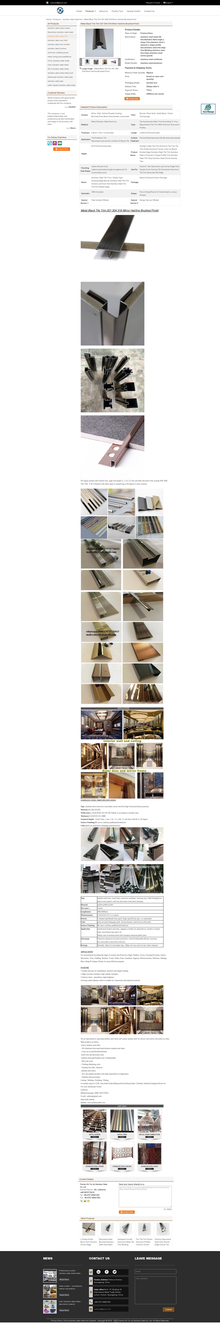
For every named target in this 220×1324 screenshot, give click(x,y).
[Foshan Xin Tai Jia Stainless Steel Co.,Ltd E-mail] (88, 1201)
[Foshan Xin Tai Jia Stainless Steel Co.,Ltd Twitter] (115, 1272)
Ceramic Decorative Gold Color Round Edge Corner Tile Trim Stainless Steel (163, 1243)
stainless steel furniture (57, 48)
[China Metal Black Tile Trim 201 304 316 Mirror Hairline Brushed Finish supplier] (100, 43)
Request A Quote (153, 3)
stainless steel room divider (59, 44)
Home (79, 11)
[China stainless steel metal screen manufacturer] (60, 10)
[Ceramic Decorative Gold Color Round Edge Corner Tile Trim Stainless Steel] (163, 1229)
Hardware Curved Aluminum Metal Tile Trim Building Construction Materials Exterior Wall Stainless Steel (126, 1246)
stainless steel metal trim (72, 19)
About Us (103, 11)
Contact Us (149, 11)
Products (90, 11)
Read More (64, 1279)
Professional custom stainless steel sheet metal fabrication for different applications (69, 1272)
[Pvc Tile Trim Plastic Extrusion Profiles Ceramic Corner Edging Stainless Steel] (144, 1229)
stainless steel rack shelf (57, 40)
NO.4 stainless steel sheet (58, 69)
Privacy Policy (56, 1320)
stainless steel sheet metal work (60, 73)
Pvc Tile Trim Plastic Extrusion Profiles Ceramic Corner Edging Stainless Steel (144, 1244)
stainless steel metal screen (59, 28)
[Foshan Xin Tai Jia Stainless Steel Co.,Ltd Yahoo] (85, 1201)
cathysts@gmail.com (58, 3)
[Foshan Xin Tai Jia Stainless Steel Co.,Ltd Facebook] (107, 1272)
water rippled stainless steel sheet (61, 85)
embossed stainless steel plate (60, 77)
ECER (116, 1323)
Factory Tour (117, 11)
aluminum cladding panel (58, 52)
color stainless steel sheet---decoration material (70, 1302)
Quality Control (133, 11)
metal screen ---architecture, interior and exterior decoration (70, 1287)
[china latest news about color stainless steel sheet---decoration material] (50, 1306)
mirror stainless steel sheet (58, 61)
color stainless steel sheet (58, 65)
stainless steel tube (55, 81)
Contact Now (133, 99)
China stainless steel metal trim (76, 1320)
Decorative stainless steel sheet (60, 32)
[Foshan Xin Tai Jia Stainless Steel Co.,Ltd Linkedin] (99, 1272)
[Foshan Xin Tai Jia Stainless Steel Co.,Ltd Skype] (81, 1201)
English (169, 3)
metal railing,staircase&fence (59, 56)
